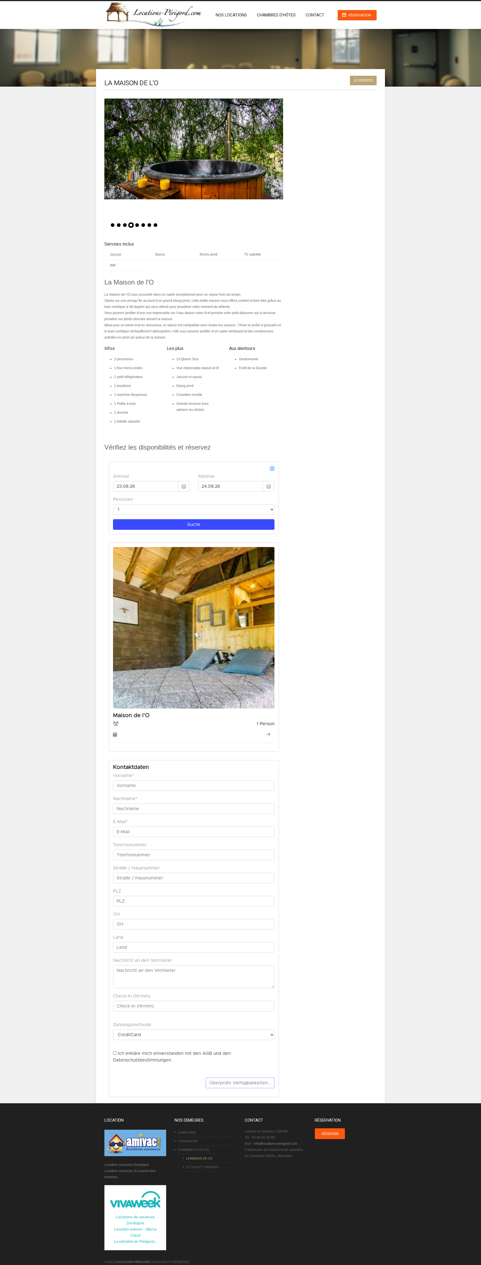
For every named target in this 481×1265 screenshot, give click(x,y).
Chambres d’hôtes (276, 15)
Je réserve (363, 80)
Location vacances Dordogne (126, 1165)
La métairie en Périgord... (135, 1241)
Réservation (359, 15)
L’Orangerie (188, 1141)
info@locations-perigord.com (275, 1144)
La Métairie (187, 1132)
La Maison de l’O (199, 1158)
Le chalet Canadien (202, 1167)
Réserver (330, 1134)
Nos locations (231, 15)
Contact (315, 15)
